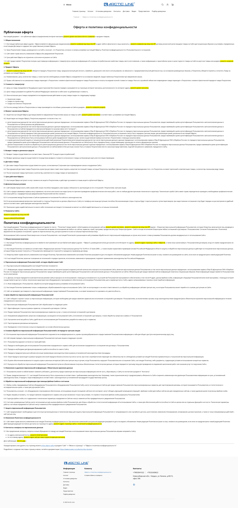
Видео (134, 11)
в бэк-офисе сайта (47, 446)
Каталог (90, 11)
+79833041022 (138, 472)
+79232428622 (152, 472)
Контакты (117, 11)
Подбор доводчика (159, 11)
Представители (144, 11)
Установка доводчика (103, 11)
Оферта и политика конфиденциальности (97, 472)
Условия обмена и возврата (93, 475)
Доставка (126, 11)
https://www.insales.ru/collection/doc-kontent (76, 449)
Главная (76, 17)
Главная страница (78, 11)
